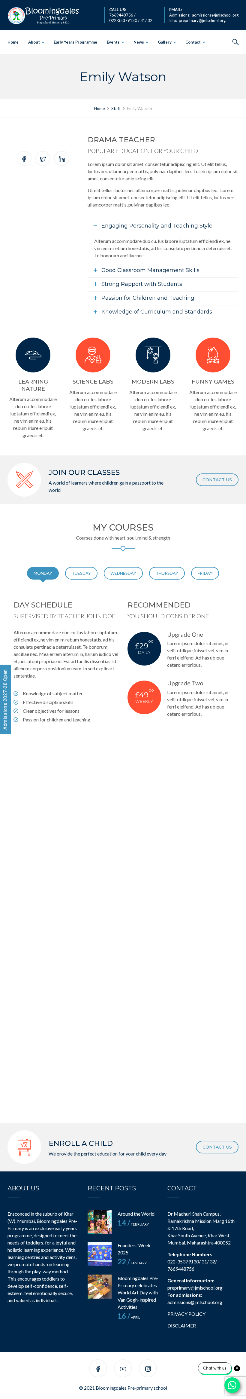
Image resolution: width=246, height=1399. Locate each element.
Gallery (165, 42)
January (132, 1263)
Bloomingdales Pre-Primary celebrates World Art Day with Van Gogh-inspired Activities (138, 1292)
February (133, 1224)
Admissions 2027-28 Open (5, 699)
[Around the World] (100, 1222)
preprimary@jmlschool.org (202, 20)
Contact (193, 42)
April (129, 1317)
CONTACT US (217, 479)
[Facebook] (98, 1369)
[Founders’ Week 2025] (100, 1254)
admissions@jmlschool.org (215, 15)
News (139, 42)
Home (13, 42)
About (34, 42)
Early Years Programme (75, 42)
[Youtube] (123, 1369)
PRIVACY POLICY (186, 1314)
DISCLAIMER (181, 1325)
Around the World (136, 1214)
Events (113, 42)
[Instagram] (148, 1369)
